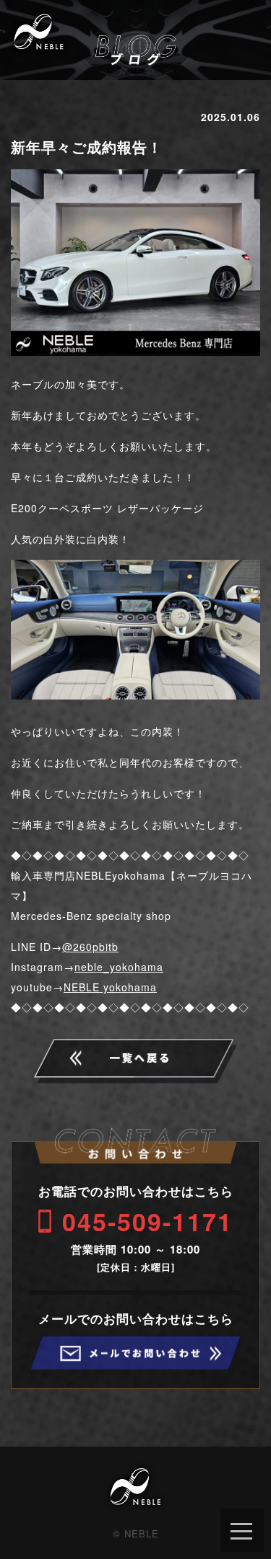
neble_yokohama (118, 967)
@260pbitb (90, 946)
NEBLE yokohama (110, 987)
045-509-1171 (147, 1221)
